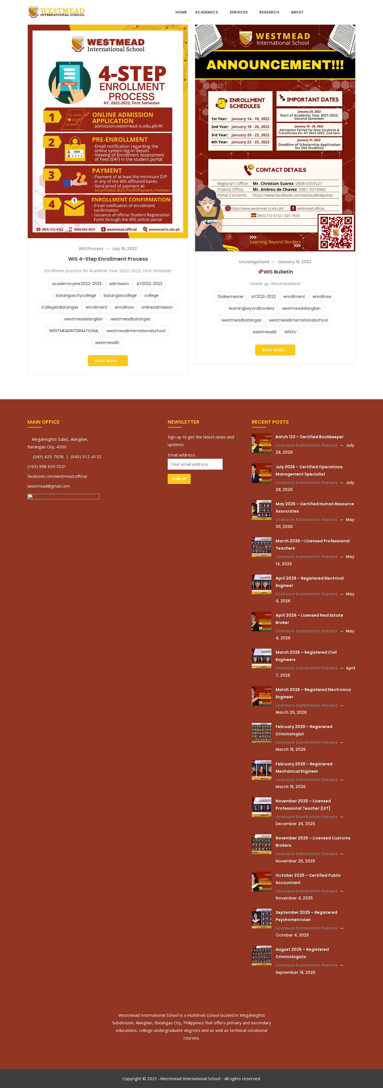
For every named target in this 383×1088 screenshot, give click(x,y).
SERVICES (239, 12)
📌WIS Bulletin (275, 271)
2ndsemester (231, 296)
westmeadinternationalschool (136, 331)
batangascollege (120, 295)
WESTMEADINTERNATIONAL (74, 331)
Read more (106, 360)
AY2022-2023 (149, 283)
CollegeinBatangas (59, 307)
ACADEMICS (206, 12)
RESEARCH (269, 12)
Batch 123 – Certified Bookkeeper (310, 437)
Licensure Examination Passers (307, 445)
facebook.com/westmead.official (57, 476)
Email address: (182, 455)
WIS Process (91, 248)
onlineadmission (157, 307)
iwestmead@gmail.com (48, 486)
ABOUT (297, 12)
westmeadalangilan (83, 319)
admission (119, 283)
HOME (181, 12)
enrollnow (124, 307)
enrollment (96, 307)
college (151, 295)
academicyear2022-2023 (76, 283)
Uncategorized (254, 262)
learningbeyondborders (251, 308)
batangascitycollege (76, 295)
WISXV (290, 332)
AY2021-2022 (263, 296)
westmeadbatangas (130, 319)
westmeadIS (107, 342)
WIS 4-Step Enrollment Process (108, 258)
